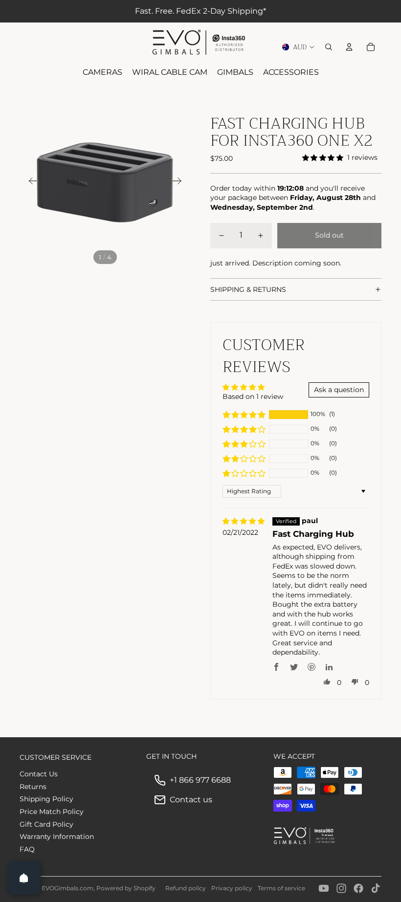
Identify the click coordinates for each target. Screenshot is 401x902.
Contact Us (39, 774)
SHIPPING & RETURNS (248, 289)
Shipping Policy (46, 798)
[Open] (24, 878)
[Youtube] (324, 888)
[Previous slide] (31, 182)
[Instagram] (341, 888)
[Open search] (328, 47)
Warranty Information (57, 836)
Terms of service (281, 888)
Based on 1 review (253, 396)
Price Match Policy (52, 811)
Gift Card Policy (46, 824)
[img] (244, 521)
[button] (244, 414)
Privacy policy (231, 888)
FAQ (27, 849)
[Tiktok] (375, 888)
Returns (33, 786)
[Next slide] (180, 182)
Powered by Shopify (126, 888)
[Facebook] (358, 888)
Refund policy (185, 888)
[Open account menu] (349, 47)
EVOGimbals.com (67, 888)
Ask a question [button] (339, 389)
